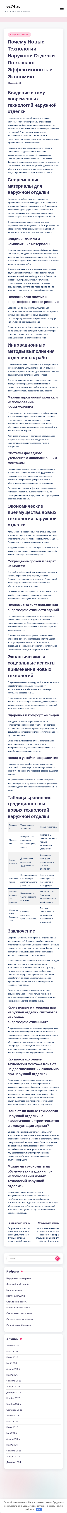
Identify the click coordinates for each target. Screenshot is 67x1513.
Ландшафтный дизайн (17, 1284)
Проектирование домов (18, 1307)
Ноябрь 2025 (13, 1398)
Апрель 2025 (13, 1439)
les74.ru (13, 6)
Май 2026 (11, 1363)
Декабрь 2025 (13, 1392)
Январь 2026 (13, 1386)
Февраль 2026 (13, 1380)
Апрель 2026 (13, 1369)
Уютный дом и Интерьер (18, 1325)
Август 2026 (12, 1345)
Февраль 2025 (13, 1450)
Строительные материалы (19, 1319)
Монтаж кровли (14, 1290)
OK (38, 1509)
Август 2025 (12, 1415)
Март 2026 (12, 1374)
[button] (57, 1258)
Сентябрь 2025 (14, 1409)
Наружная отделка (19, 34)
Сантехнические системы (19, 1313)
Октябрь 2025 (13, 1404)
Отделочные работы (16, 1301)
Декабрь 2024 (13, 1462)
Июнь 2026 (12, 1357)
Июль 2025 (12, 1421)
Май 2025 (11, 1433)
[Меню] (61, 9)
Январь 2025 (13, 1456)
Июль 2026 (12, 1351)
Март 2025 (12, 1444)
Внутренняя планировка (18, 1278)
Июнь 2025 (12, 1427)
